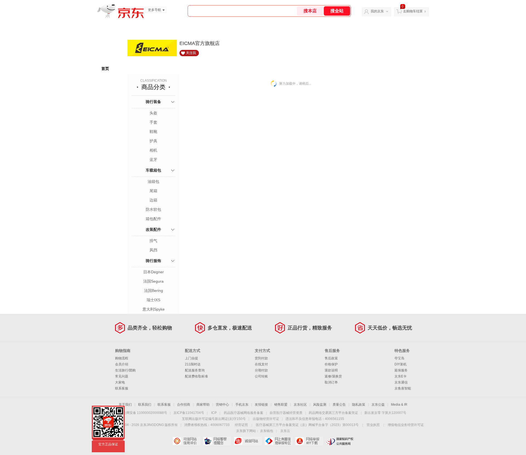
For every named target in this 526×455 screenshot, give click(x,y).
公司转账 (261, 376)
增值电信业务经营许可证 (406, 425)
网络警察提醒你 (217, 441)
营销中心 (222, 404)
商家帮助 (203, 404)
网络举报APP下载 (309, 441)
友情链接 (261, 404)
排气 (153, 240)
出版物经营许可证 (266, 419)
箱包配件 (153, 219)
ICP (214, 413)
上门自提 (191, 358)
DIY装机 (401, 364)
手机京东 (241, 404)
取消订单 (331, 382)
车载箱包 (153, 170)
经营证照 (241, 425)
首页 (105, 68)
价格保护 (331, 364)
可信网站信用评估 (186, 441)
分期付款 (261, 370)
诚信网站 (248, 441)
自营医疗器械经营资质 (286, 413)
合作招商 (183, 404)
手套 (153, 122)
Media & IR (399, 404)
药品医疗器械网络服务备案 (243, 413)
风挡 (153, 250)
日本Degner (153, 272)
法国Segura (153, 281)
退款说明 (331, 370)
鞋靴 (153, 131)
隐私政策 (358, 404)
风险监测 (319, 404)
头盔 (153, 113)
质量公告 (339, 404)
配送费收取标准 (196, 376)
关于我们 (125, 404)
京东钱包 (266, 431)
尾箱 (153, 191)
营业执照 (373, 425)
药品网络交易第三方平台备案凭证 (333, 413)
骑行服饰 (153, 260)
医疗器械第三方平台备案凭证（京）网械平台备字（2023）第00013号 (307, 425)
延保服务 (401, 370)
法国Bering (153, 290)
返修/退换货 (333, 376)
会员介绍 (121, 364)
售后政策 (331, 358)
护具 (153, 141)
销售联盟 (280, 404)
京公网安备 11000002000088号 (143, 413)
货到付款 (261, 358)
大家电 (120, 382)
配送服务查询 (195, 370)
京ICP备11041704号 (188, 413)
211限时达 (193, 364)
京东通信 (401, 382)
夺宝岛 (399, 358)
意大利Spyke (153, 309)
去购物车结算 (413, 11)
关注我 (191, 53)
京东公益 (378, 404)
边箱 (153, 200)
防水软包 (153, 209)
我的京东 (377, 11)
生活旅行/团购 (125, 370)
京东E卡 (401, 376)
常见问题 (121, 376)
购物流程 (121, 358)
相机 (153, 150)
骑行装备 (153, 101)
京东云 (285, 431)
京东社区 (300, 404)
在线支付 (261, 364)
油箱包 (153, 181)
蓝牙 (153, 159)
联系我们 (144, 404)
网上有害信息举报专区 (278, 441)
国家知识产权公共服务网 (340, 441)
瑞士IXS (153, 300)
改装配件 (153, 229)
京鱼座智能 (403, 388)
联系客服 (121, 388)
